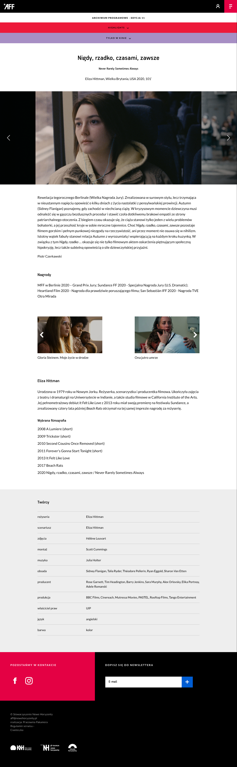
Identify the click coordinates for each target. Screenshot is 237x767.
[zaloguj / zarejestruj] (218, 6)
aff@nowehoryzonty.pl (23, 718)
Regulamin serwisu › (22, 726)
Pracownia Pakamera (35, 722)
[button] (228, 138)
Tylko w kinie (116, 38)
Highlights (116, 28)
